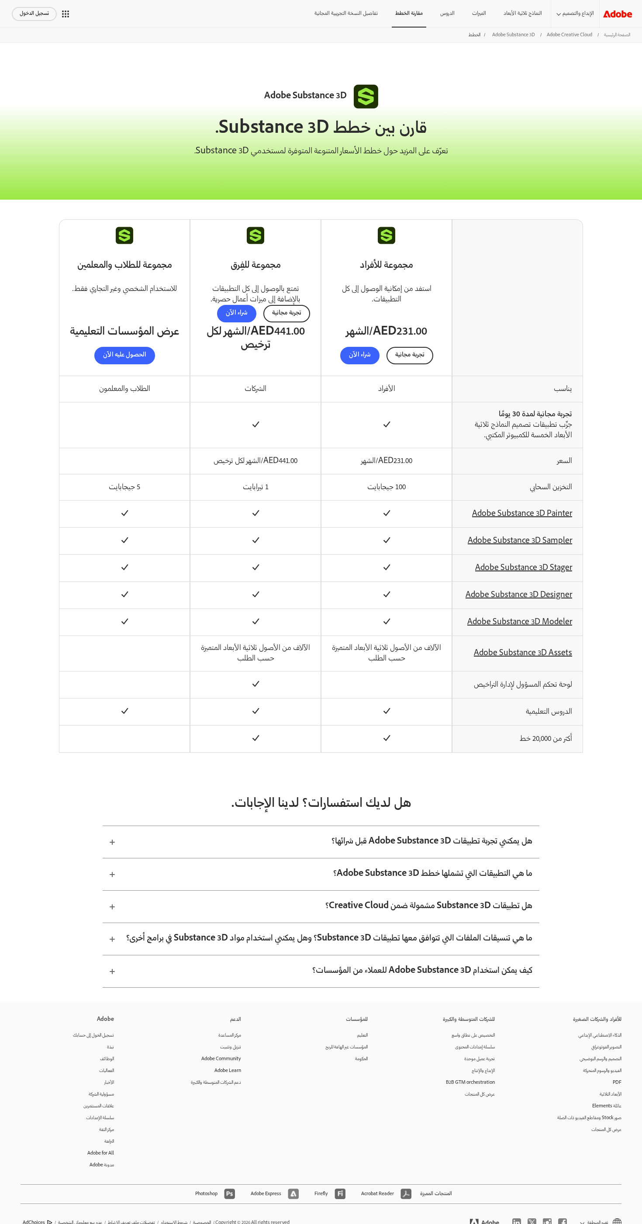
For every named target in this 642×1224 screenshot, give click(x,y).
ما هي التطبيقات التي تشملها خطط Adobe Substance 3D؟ (432, 874)
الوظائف (107, 1059)
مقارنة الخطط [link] (409, 14)
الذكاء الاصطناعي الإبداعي (599, 1035)
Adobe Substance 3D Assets (523, 653)
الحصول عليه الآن (124, 355)
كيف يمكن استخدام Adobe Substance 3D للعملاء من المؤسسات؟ (422, 971)
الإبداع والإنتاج (483, 1071)
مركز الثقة (106, 1130)
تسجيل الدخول (34, 14)
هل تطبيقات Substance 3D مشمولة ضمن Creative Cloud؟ (428, 906)
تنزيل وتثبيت (230, 1047)
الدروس (447, 14)
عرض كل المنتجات (606, 1130)
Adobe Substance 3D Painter (522, 514)
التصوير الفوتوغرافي (606, 1047)
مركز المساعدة (229, 1035)
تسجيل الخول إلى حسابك (93, 1035)
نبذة (110, 1047)
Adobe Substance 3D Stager (523, 568)
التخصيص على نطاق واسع (473, 1035)
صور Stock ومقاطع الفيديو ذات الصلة (589, 1118)
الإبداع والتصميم (578, 14)
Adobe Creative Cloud (569, 35)
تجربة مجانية (410, 355)
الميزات (479, 14)
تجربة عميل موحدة (479, 1059)
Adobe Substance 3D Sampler (520, 541)
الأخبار (109, 1082)
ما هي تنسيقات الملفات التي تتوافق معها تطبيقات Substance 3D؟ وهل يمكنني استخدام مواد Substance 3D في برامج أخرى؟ (329, 939)
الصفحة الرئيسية (617, 35)
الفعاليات (106, 1071)
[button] (65, 14)
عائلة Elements (606, 1106)
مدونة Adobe (102, 1165)
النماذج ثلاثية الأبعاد (523, 14)
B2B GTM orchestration (470, 1082)
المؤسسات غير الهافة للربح (346, 1047)
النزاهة (109, 1141)
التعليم (362, 1035)
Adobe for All (100, 1153)
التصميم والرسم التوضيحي (600, 1059)
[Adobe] (617, 14)
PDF (617, 1082)
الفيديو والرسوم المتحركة (602, 1071)
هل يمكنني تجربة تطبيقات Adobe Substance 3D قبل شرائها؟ (431, 842)
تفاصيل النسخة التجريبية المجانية (346, 14)
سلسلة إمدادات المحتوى (475, 1047)
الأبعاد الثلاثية (610, 1094)
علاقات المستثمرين (98, 1106)
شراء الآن (360, 355)
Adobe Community (221, 1059)
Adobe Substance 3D (513, 35)
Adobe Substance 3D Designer (519, 595)
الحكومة (361, 1059)
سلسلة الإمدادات (100, 1118)
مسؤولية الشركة (101, 1094)
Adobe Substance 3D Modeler (519, 622)
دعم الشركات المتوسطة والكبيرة (216, 1082)
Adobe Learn (227, 1071)
